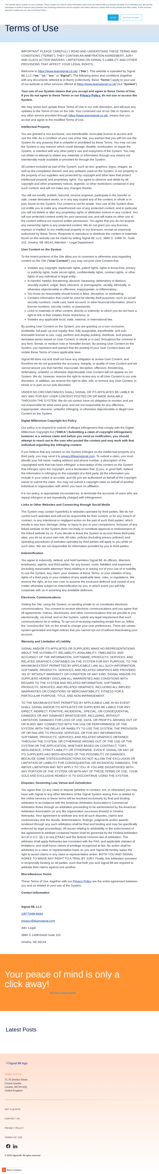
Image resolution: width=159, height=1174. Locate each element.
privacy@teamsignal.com (78, 456)
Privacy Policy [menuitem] (14, 1128)
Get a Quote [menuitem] (12, 1109)
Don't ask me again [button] (131, 17)
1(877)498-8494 (32, 913)
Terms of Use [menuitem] (13, 1137)
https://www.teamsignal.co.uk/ (57, 71)
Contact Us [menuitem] (12, 1118)
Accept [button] (113, 17)
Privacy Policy (90, 95)
